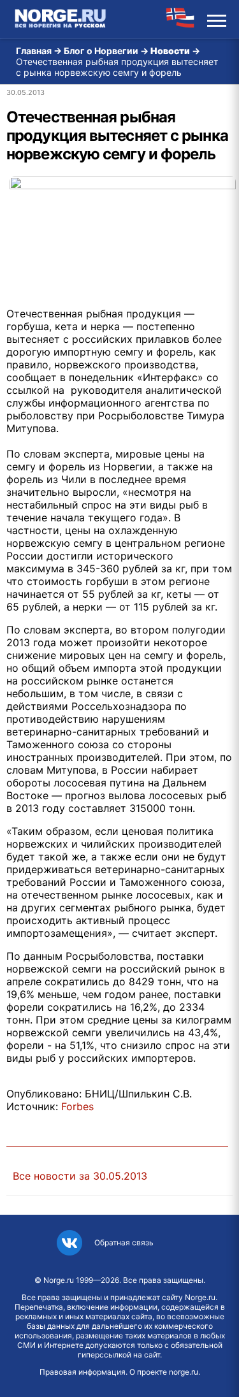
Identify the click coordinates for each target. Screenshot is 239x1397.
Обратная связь (124, 1242)
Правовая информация (83, 1372)
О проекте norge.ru (163, 1372)
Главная (34, 50)
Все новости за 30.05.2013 (80, 1175)
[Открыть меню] (216, 19)
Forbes (77, 1106)
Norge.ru (58, 1280)
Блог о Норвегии (101, 50)
